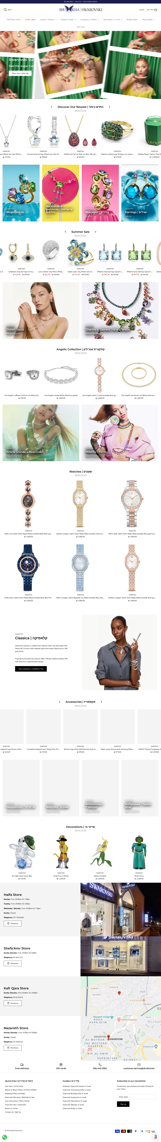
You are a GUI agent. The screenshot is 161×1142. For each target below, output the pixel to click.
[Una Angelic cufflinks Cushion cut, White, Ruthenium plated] (22, 375)
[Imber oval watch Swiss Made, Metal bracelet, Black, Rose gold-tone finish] (28, 504)
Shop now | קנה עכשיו (20, 73)
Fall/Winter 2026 (13, 19)
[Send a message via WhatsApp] (4, 1137)
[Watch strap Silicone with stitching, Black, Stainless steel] (117, 726)
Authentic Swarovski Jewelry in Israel (77, 1086)
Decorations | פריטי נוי (112, 19)
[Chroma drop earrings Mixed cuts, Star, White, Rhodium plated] (43, 131)
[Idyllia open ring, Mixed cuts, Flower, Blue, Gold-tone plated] (80, 253)
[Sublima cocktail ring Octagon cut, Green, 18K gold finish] (117, 131)
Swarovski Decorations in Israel (75, 1101)
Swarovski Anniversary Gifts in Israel (77, 1090)
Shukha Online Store (16, 1130)
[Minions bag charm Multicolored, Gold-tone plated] (80, 726)
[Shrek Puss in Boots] (61, 852)
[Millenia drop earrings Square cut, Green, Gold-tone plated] (139, 253)
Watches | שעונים (67, 19)
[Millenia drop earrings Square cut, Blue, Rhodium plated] (110, 253)
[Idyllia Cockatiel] (100, 852)
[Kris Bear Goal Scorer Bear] (22, 852)
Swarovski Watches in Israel (73, 1105)
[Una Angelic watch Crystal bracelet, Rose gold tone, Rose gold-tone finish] (100, 375)
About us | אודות (11, 1108)
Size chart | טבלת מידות (14, 1086)
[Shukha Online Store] (80, 9)
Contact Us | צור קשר (13, 1112)
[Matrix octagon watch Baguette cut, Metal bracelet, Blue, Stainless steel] (80, 568)
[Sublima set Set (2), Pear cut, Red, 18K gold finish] (80, 131)
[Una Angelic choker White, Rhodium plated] (61, 375)
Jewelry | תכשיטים (47, 19)
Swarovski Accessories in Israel (74, 1097)
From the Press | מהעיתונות (15, 1105)
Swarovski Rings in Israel (72, 1108)
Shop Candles (147, 19)
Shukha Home (132, 19)
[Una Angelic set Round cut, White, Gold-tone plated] (139, 375)
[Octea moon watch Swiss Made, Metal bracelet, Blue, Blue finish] (28, 568)
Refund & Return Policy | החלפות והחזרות (21, 1090)
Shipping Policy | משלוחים (15, 1093)
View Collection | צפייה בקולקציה (31, 669)
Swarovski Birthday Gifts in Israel (75, 1093)
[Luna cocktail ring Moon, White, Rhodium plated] (51, 253)
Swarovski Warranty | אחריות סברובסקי (19, 1097)
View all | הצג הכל (80, 110)
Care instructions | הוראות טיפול (17, 1101)
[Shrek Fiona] (139, 852)
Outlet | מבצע (30, 19)
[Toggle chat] (155, 1136)
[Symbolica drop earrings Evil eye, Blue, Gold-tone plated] (21, 253)
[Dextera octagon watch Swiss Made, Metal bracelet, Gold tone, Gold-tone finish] (80, 504)
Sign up (123, 1104)
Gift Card (80, 27)
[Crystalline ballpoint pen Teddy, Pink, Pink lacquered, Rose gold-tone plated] (43, 726)
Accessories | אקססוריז (88, 19)
